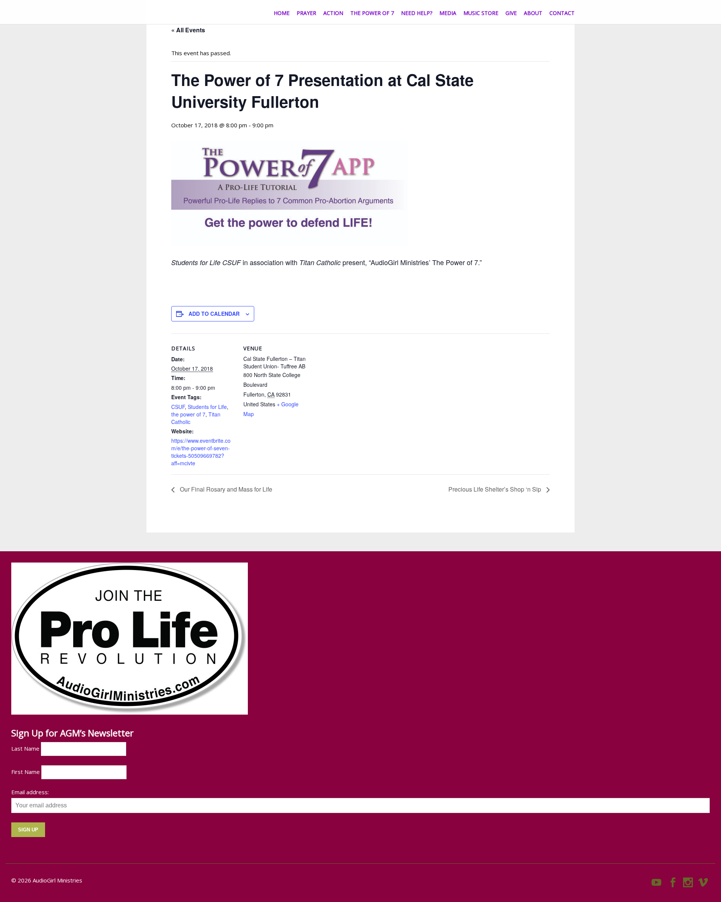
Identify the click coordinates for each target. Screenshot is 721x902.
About (533, 13)
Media (447, 13)
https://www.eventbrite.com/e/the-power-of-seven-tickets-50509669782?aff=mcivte (201, 452)
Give (511, 13)
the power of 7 (188, 414)
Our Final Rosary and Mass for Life (225, 489)
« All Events (188, 30)
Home (282, 13)
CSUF (178, 406)
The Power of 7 (372, 13)
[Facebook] (673, 880)
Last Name (25, 748)
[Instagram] (688, 880)
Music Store (480, 13)
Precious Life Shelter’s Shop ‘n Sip (495, 489)
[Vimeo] (703, 880)
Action (333, 13)
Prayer (306, 13)
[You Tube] (656, 880)
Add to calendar (214, 313)
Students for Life (207, 406)
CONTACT (562, 13)
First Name (25, 771)
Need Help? (416, 13)
